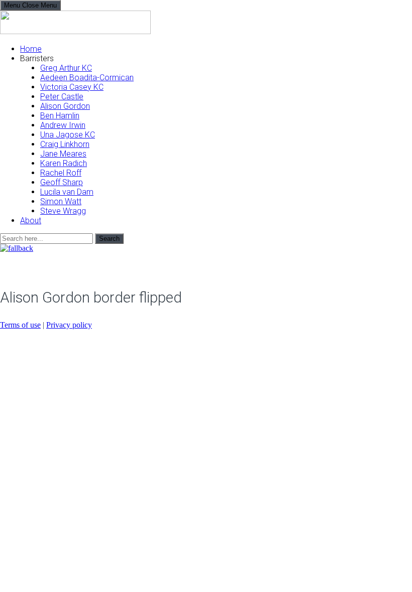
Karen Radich (63, 163)
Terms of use (20, 325)
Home (31, 49)
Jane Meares (63, 154)
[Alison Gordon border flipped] (16, 248)
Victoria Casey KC (72, 87)
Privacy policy (69, 325)
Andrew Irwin (62, 125)
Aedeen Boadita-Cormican (87, 77)
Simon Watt (60, 201)
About (30, 220)
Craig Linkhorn (64, 144)
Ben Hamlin (59, 115)
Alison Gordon (65, 106)
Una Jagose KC (67, 134)
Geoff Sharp (61, 182)
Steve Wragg (63, 211)
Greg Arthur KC (66, 68)
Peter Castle (61, 96)
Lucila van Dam (66, 192)
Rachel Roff (60, 173)
